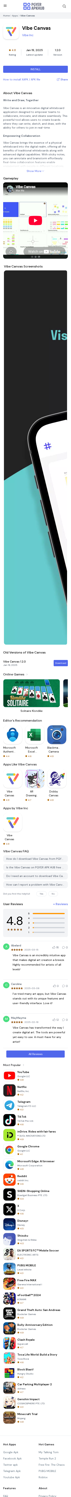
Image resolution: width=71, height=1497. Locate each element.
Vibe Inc (28, 35)
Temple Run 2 (47, 1458)
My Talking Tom (49, 1452)
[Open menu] (5, 6)
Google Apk (10, 1452)
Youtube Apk (11, 1477)
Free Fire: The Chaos (52, 1464)
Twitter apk (10, 1464)
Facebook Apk (12, 1458)
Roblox (43, 1477)
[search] (64, 6)
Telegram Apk (12, 1471)
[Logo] (33, 6)
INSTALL (36, 69)
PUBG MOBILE (47, 1471)
